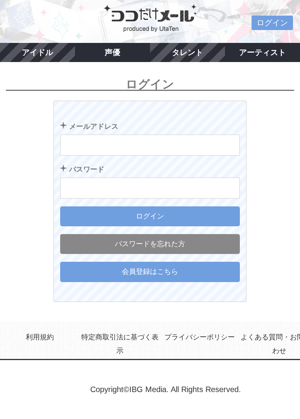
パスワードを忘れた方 (150, 244)
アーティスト (262, 52)
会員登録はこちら (150, 271)
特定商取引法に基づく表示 (120, 344)
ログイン (272, 22)
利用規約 (40, 337)
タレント (187, 52)
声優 (112, 52)
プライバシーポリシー (199, 337)
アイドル (37, 52)
